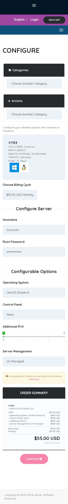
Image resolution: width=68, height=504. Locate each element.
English (19, 19)
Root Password (13, 241)
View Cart (54, 20)
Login (34, 19)
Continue (33, 459)
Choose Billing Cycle (17, 184)
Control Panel (12, 304)
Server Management (17, 351)
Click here (34, 379)
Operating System (16, 282)
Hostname (10, 219)
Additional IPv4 (13, 326)
